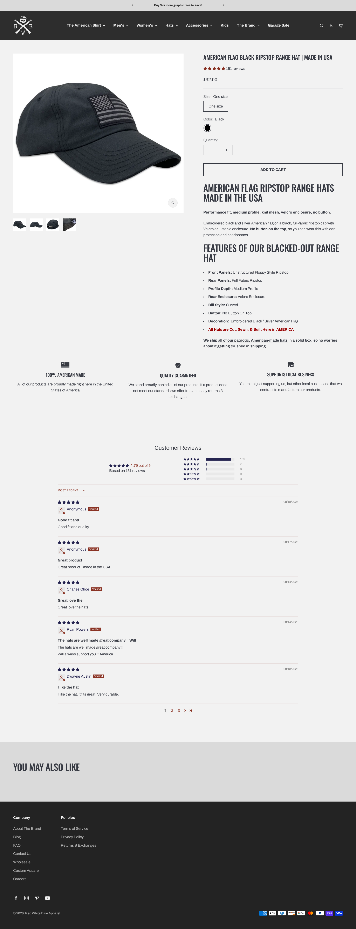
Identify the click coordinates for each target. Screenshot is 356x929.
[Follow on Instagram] (26, 898)
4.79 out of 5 (141, 465)
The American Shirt (84, 25)
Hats (169, 25)
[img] (69, 502)
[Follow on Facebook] (16, 898)
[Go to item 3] (52, 225)
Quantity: (210, 140)
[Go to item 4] (69, 225)
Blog (17, 837)
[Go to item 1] (19, 225)
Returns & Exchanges (78, 845)
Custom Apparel (26, 870)
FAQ (17, 845)
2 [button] (172, 710)
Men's (118, 25)
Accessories (197, 25)
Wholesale (21, 862)
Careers (19, 879)
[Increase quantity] (226, 150)
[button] (214, 69)
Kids (225, 25)
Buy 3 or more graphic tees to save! (178, 5)
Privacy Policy (72, 837)
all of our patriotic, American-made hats (253, 340)
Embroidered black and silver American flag (238, 223)
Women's (145, 25)
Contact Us (22, 854)
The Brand (246, 25)
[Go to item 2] (36, 225)
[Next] (223, 5)
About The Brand (27, 828)
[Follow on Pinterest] (37, 898)
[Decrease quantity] (209, 150)
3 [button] (179, 710)
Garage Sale (278, 25)
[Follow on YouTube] (47, 898)
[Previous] (132, 5)
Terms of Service (74, 828)
